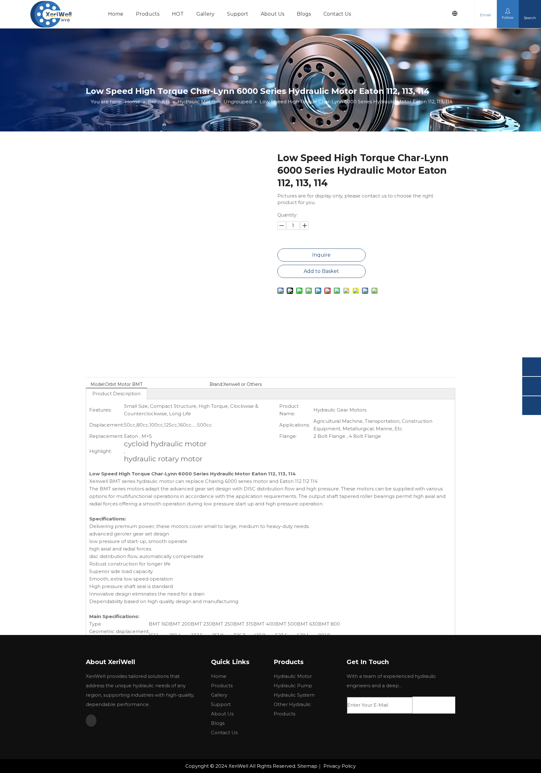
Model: (97, 384)
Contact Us (337, 14)
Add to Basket (321, 271)
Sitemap (307, 766)
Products (147, 14)
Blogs (304, 14)
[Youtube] (91, 721)
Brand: (216, 384)
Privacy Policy (339, 766)
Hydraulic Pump (293, 686)
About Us (272, 14)
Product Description (116, 394)
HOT (178, 14)
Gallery (205, 14)
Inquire (321, 255)
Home (115, 14)
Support (237, 14)
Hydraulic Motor (293, 676)
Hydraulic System (294, 695)
